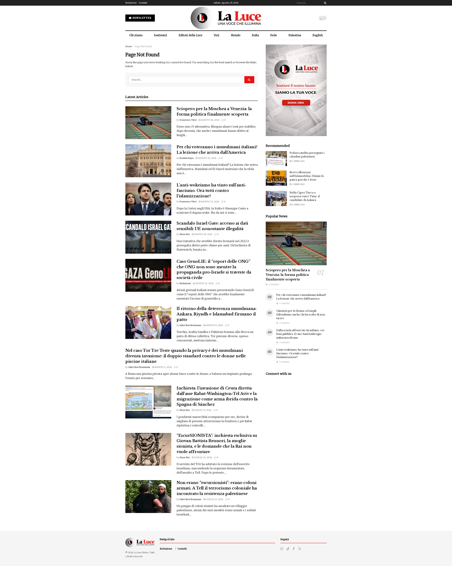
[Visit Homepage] (226, 18)
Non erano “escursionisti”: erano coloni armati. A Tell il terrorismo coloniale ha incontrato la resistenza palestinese (217, 488)
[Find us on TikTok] (288, 549)
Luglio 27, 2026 (214, 499)
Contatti (143, 2)
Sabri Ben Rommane (190, 325)
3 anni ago (298, 184)
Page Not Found (143, 46)
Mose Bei (185, 234)
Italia (255, 35)
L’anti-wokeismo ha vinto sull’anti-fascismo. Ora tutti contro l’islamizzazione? (211, 190)
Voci (216, 35)
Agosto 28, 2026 (209, 120)
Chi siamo (135, 35)
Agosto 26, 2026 (206, 158)
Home (128, 46)
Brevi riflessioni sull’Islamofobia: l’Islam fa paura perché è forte (307, 176)
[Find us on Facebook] (294, 549)
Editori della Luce (190, 35)
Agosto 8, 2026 (214, 325)
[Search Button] (324, 3)
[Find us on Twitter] (299, 549)
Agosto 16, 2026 (204, 283)
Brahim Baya (187, 158)
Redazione (131, 2)
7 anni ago (298, 161)
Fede (273, 35)
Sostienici (160, 35)
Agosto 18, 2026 (203, 234)
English (318, 35)
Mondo (235, 35)
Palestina (295, 35)
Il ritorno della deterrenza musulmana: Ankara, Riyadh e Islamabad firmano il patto (216, 314)
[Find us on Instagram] (281, 549)
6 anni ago (298, 204)
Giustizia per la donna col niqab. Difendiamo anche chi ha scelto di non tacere (300, 314)
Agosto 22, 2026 (209, 201)
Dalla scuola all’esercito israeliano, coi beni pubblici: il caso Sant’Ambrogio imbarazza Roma (300, 334)
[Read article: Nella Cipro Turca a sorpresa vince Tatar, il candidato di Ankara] (276, 198)
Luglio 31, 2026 (203, 410)
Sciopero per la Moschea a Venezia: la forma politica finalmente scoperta (288, 274)
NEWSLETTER (141, 17)
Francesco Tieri (188, 120)
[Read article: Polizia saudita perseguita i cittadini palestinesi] (276, 158)
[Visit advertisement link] (296, 90)
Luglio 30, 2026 (203, 457)
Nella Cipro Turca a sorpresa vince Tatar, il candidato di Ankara (305, 196)
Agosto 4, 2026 (163, 367)
